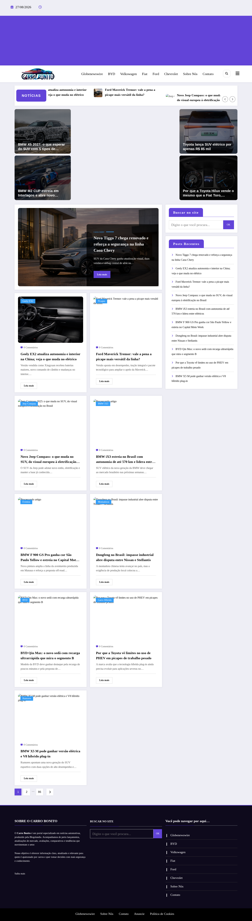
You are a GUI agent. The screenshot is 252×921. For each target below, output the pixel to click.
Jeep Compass (29, 403)
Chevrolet (171, 74)
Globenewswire (92, 74)
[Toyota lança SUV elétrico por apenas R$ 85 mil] (208, 131)
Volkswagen (128, 74)
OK (228, 224)
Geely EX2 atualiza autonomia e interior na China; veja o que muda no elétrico (50, 356)
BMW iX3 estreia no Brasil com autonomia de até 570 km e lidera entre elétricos (125, 459)
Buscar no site (186, 212)
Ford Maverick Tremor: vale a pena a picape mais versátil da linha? (114, 92)
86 (39, 791)
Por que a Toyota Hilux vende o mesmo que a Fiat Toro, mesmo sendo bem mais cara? (208, 193)
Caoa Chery (99, 232)
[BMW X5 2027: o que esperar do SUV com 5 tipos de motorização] (43, 131)
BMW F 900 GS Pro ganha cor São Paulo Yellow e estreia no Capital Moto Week (49, 557)
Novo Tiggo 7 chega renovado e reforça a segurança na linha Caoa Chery (121, 244)
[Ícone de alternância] (237, 73)
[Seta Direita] (232, 99)
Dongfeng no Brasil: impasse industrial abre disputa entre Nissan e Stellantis (125, 557)
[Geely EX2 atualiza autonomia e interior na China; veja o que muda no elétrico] (50, 319)
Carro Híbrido (105, 600)
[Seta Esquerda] (225, 99)
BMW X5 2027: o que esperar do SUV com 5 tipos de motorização (41, 147)
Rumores (26, 698)
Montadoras (103, 502)
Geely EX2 (27, 301)
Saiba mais (20, 873)
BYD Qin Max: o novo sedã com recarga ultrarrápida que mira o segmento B (50, 655)
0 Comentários (31, 347)
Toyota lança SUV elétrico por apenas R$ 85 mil (207, 147)
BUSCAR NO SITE (101, 821)
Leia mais (102, 274)
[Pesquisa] (226, 73)
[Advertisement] (126, 40)
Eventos (26, 502)
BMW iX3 (103, 403)
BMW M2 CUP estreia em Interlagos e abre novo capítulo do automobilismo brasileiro (40, 193)
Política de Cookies (162, 914)
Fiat (144, 74)
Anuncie (139, 914)
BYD (111, 74)
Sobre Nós (190, 74)
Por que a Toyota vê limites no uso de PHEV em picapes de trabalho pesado (123, 655)
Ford (156, 74)
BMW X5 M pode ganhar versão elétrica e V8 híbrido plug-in (50, 753)
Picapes (101, 301)
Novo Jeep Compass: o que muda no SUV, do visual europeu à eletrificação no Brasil (189, 98)
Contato (208, 74)
